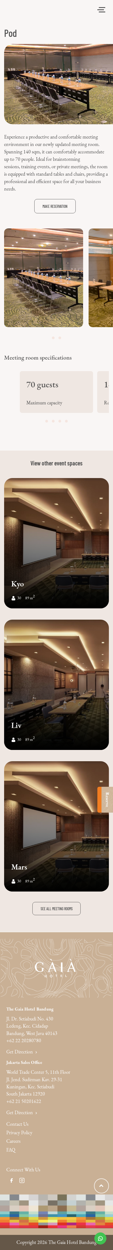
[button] (53, 337)
